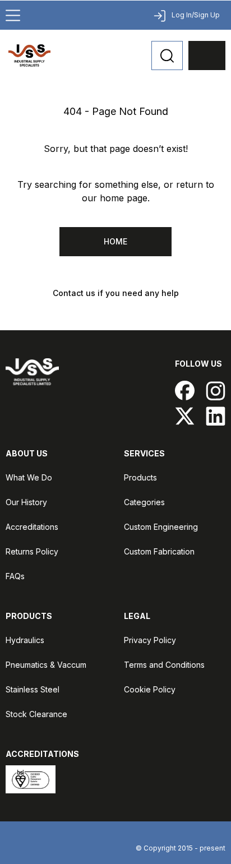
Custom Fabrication (159, 551)
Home (115, 241)
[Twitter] (185, 416)
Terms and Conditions (164, 664)
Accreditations (32, 527)
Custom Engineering (161, 527)
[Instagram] (215, 390)
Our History (26, 502)
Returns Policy (32, 551)
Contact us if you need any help (116, 293)
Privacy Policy (150, 640)
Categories (144, 502)
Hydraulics (25, 640)
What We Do (29, 477)
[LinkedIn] (215, 416)
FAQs (15, 576)
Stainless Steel (32, 689)
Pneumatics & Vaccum (46, 664)
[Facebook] (185, 390)
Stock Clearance (36, 714)
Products (140, 477)
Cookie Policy (149, 689)
